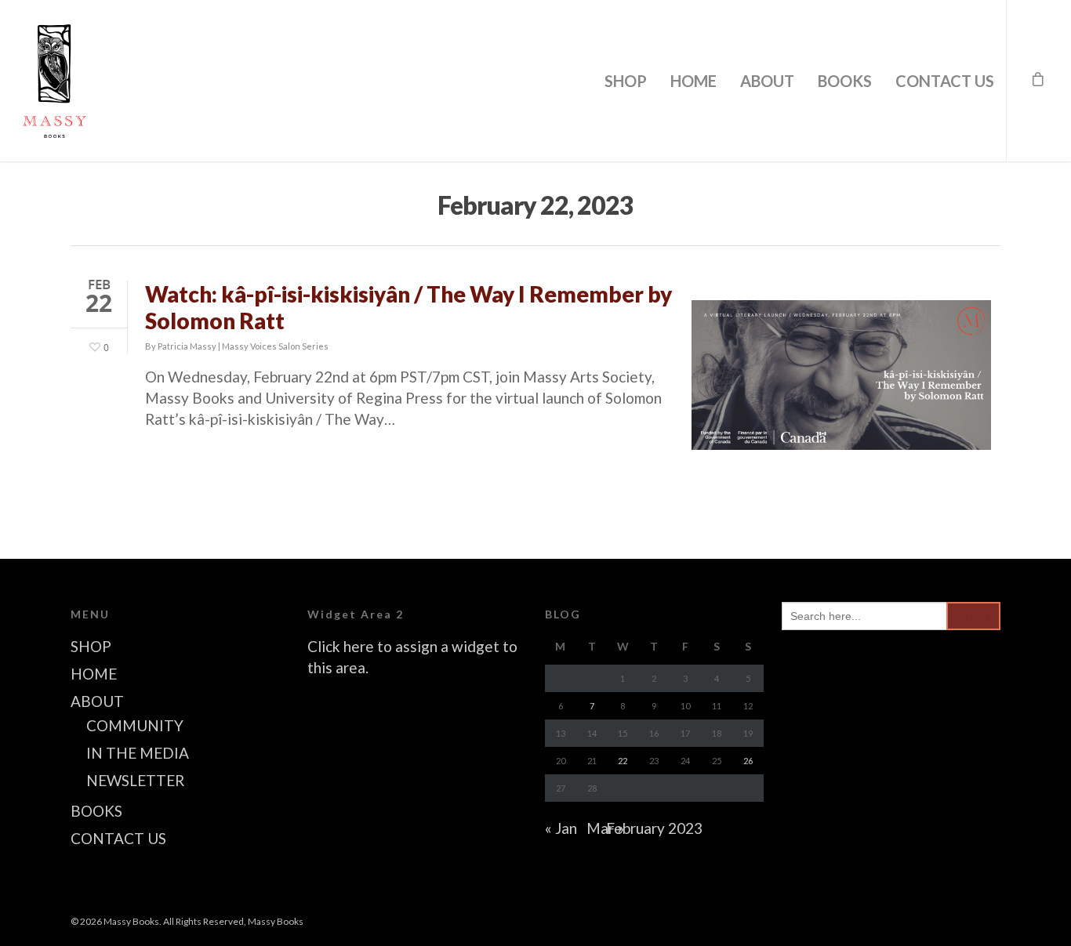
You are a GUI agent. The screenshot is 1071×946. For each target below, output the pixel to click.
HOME (693, 80)
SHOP (625, 80)
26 (748, 761)
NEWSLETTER (135, 780)
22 (622, 761)
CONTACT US (944, 80)
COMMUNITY (134, 725)
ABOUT (767, 80)
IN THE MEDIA (137, 753)
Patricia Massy (187, 346)
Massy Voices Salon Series (275, 346)
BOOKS (845, 80)
